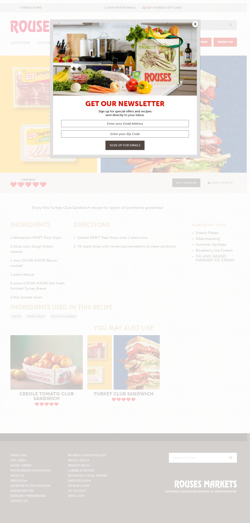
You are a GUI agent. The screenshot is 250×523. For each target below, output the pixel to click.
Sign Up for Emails (125, 145)
